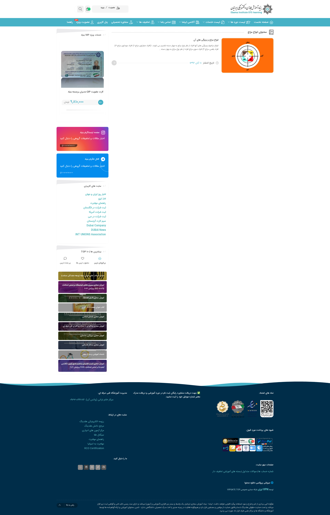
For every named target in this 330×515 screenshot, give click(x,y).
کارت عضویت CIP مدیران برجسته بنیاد (85, 92)
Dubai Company (96, 226)
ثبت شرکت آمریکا (97, 212)
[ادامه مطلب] (114, 62)
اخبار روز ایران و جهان (95, 194)
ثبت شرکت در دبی (97, 217)
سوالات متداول (249, 471)
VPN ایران (263, 490)
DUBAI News (98, 230)
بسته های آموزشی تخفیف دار (226, 471)
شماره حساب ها (265, 471)
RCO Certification (94, 448)
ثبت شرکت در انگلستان (94, 208)
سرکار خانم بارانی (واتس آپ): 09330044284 (91, 400)
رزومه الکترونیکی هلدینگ (91, 422)
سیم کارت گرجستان (96, 221)
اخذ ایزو (102, 199)
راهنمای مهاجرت (98, 203)
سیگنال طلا (99, 435)
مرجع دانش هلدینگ (94, 426)
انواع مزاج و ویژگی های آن (206, 40)
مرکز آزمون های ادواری (93, 430)
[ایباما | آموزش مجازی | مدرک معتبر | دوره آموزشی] (247, 9)
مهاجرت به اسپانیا (96, 444)
